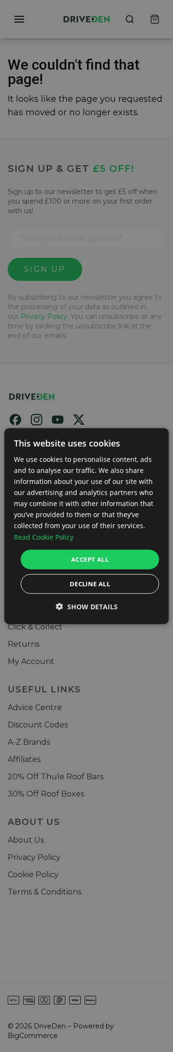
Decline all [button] (90, 584)
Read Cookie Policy (44, 536)
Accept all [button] (90, 559)
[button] (87, 606)
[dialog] (86, 526)
